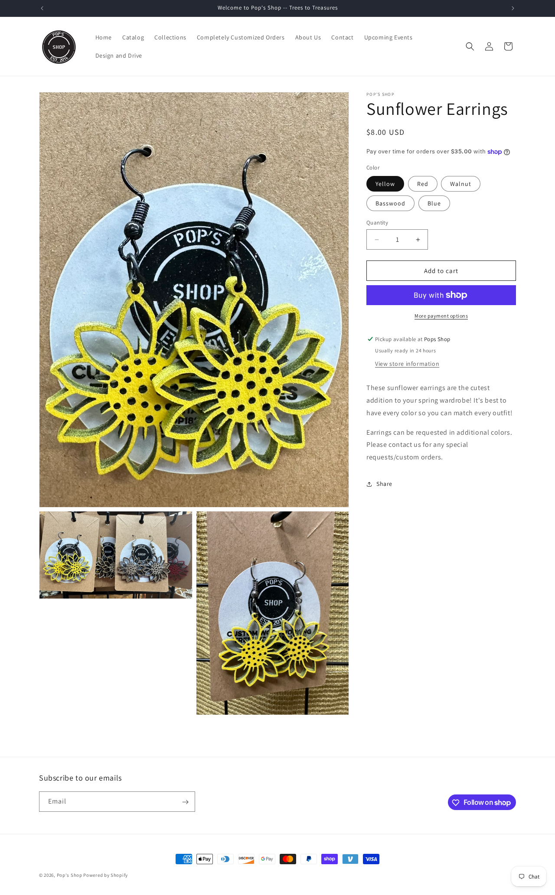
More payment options (441, 315)
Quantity (377, 222)
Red (422, 184)
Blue (434, 203)
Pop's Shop (69, 875)
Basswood (390, 203)
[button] (470, 46)
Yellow (385, 184)
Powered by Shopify (105, 875)
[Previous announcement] (42, 8)
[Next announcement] (512, 8)
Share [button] (384, 484)
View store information (407, 364)
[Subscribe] (185, 802)
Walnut (460, 184)
